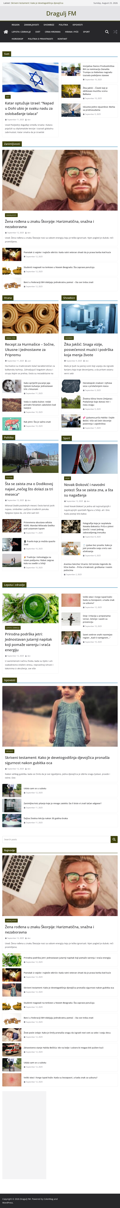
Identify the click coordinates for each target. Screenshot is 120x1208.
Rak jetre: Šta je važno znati (37, 421)
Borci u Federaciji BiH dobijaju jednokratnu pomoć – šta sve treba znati (58, 282)
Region (15, 24)
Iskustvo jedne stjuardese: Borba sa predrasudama (99, 108)
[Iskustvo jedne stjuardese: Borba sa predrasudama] (70, 111)
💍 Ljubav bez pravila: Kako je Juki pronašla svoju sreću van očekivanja (97, 548)
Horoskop (17, 38)
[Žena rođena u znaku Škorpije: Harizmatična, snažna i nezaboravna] (60, 180)
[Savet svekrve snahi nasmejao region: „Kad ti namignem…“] (70, 638)
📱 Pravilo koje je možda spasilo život (39, 543)
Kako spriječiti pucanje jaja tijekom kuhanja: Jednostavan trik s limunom (38, 386)
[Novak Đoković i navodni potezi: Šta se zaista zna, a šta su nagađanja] (89, 459)
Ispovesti (78, 24)
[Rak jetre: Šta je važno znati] (11, 424)
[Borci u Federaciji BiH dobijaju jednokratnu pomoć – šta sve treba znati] (11, 284)
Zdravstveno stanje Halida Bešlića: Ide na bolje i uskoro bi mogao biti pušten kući (63, 1047)
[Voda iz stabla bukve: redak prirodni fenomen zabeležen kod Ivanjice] (11, 407)
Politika (63, 24)
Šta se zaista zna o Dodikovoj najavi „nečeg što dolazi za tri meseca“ (29, 489)
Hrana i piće (71, 31)
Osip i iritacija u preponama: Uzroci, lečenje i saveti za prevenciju (97, 618)
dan (28, 119)
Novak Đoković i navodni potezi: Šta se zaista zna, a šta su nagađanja (88, 490)
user (29, 361)
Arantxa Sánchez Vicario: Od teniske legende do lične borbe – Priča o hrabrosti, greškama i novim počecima (88, 567)
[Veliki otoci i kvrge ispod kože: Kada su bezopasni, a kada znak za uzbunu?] (70, 602)
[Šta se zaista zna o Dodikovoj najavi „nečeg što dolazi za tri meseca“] (30, 458)
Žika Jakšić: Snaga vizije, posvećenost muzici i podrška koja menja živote (88, 349)
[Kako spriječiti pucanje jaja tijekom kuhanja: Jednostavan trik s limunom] (11, 388)
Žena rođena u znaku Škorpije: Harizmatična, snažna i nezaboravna (49, 224)
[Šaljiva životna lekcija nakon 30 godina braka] (11, 820)
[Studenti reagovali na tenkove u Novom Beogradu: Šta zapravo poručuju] (11, 269)
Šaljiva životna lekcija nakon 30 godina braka (46, 818)
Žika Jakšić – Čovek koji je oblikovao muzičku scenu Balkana (95, 91)
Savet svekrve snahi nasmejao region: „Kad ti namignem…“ (97, 636)
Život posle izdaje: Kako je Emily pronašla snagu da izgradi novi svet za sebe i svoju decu (67, 1032)
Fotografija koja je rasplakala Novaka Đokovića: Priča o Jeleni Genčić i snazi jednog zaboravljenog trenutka (98, 528)
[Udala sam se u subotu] (11, 790)
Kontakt (62, 38)
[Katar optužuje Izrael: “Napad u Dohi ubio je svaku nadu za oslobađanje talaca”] (30, 77)
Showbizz (49, 24)
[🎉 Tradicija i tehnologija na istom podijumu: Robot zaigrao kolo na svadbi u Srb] (11, 562)
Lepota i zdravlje (21, 31)
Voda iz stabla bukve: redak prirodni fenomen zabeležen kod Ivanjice (40, 404)
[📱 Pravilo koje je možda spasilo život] (11, 545)
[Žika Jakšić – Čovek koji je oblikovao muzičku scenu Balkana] (70, 93)
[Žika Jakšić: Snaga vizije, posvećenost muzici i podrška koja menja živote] (89, 318)
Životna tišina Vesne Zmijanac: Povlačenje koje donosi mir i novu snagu (98, 401)
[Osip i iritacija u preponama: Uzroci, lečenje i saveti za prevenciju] (70, 621)
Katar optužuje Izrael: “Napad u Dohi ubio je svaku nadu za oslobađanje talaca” (29, 108)
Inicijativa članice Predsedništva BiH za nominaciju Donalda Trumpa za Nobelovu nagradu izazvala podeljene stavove (98, 71)
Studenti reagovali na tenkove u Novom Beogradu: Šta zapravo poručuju (59, 267)
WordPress (7, 1202)
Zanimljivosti (31, 24)
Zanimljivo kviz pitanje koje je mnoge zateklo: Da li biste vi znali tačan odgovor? (62, 803)
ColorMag (48, 1199)
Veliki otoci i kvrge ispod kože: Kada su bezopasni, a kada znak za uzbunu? (98, 599)
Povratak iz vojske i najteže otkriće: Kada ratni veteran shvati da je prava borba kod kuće (67, 252)
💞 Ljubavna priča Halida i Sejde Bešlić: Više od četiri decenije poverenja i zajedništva (98, 420)
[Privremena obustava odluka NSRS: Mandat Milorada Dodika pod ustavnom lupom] (11, 527)
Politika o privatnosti (40, 38)
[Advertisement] (24, 1135)
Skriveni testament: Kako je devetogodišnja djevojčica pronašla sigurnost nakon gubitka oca (37, 4)
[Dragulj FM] (6, 31)
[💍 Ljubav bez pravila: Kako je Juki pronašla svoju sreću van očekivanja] (70, 550)
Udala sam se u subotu (35, 788)
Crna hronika (52, 31)
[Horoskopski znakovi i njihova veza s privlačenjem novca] (70, 387)
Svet (37, 31)
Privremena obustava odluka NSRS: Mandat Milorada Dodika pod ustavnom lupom (39, 525)
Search (114, 839)
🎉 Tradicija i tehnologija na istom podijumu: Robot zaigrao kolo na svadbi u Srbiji (39, 560)
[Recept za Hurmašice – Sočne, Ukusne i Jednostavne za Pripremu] (30, 318)
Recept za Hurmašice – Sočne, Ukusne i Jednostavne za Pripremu (30, 349)
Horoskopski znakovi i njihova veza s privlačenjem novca (97, 384)
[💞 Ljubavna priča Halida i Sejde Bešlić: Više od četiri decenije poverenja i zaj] (70, 422)
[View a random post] (115, 31)
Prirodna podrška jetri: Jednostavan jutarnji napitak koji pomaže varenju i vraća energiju (28, 642)
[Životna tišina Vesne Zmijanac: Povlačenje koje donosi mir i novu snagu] (70, 403)
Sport (86, 31)
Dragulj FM (61, 13)
